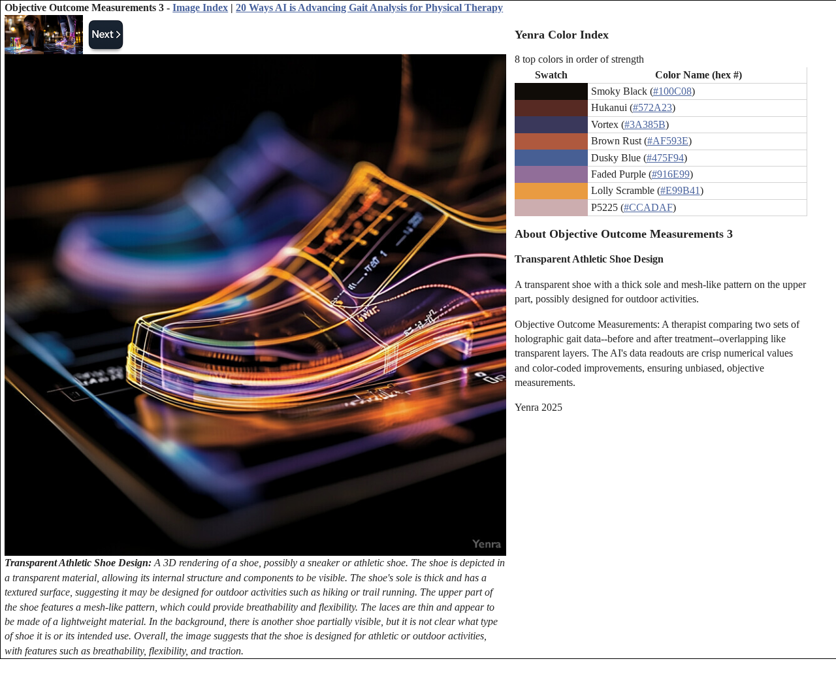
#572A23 (652, 107)
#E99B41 (680, 190)
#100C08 (672, 91)
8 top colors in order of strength (579, 59)
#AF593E (667, 140)
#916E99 (671, 174)
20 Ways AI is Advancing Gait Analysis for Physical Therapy (369, 7)
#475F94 (665, 157)
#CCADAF (648, 207)
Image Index (200, 7)
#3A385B (645, 124)
